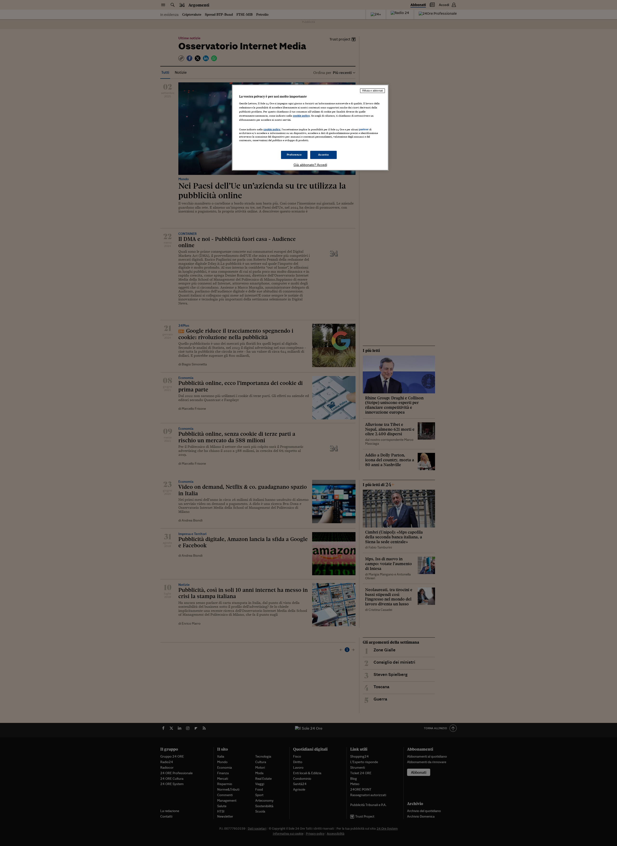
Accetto (323, 154)
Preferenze (294, 154)
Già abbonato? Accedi (310, 165)
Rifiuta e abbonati (372, 90)
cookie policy (301, 115)
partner (364, 129)
